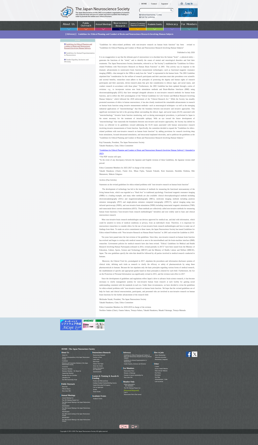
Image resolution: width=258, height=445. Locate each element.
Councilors (65, 366)
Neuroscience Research (99, 355)
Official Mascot (66, 389)
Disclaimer (158, 375)
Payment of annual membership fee (133, 375)
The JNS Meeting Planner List (70, 400)
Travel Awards (97, 391)
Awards (95, 389)
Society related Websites (161, 368)
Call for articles (159, 381)
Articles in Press (97, 357)
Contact (154, 4)
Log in (126, 392)
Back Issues (96, 361)
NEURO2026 (65, 406)
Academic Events (97, 398)
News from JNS (66, 391)
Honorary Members (67, 369)
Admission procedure (160, 357)
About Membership (160, 355)
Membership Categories (161, 359)
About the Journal (98, 366)
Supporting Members (68, 373)
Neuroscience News (129, 371)
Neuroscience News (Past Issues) (132, 394)
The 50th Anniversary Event (69, 379)
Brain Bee (64, 386)
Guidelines (65, 361)
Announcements (97, 371)
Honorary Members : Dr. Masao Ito (71, 371)
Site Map (157, 377)
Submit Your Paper (98, 363)
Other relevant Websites (161, 370)
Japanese (164, 4)
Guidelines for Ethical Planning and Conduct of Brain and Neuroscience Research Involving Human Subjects (138, 356)
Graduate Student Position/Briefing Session (105, 383)
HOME (144, 4)
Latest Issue (96, 359)
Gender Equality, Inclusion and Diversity (135, 364)
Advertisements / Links (161, 379)
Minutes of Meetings (129, 373)
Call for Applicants (98, 387)
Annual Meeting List (67, 398)
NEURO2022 (65, 417)
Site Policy (158, 373)
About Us (64, 355)
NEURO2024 (65, 411)
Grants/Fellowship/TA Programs (101, 385)
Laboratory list (66, 377)
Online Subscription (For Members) (98, 368)
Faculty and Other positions (100, 381)
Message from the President (69, 375)
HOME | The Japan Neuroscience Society (78, 349)
